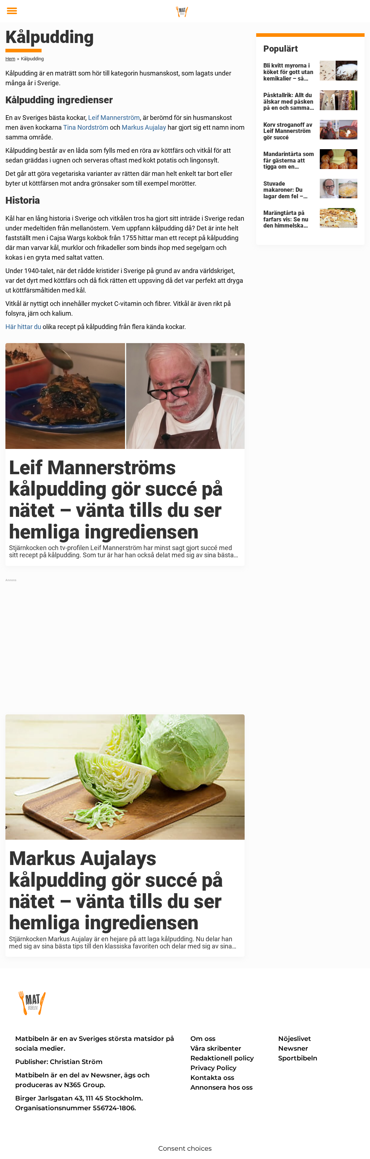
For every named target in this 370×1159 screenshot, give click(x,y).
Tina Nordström (85, 127)
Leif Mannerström (114, 117)
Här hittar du (23, 326)
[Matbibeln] (182, 11)
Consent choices (185, 1148)
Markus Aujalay (144, 127)
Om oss (202, 1039)
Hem (10, 58)
